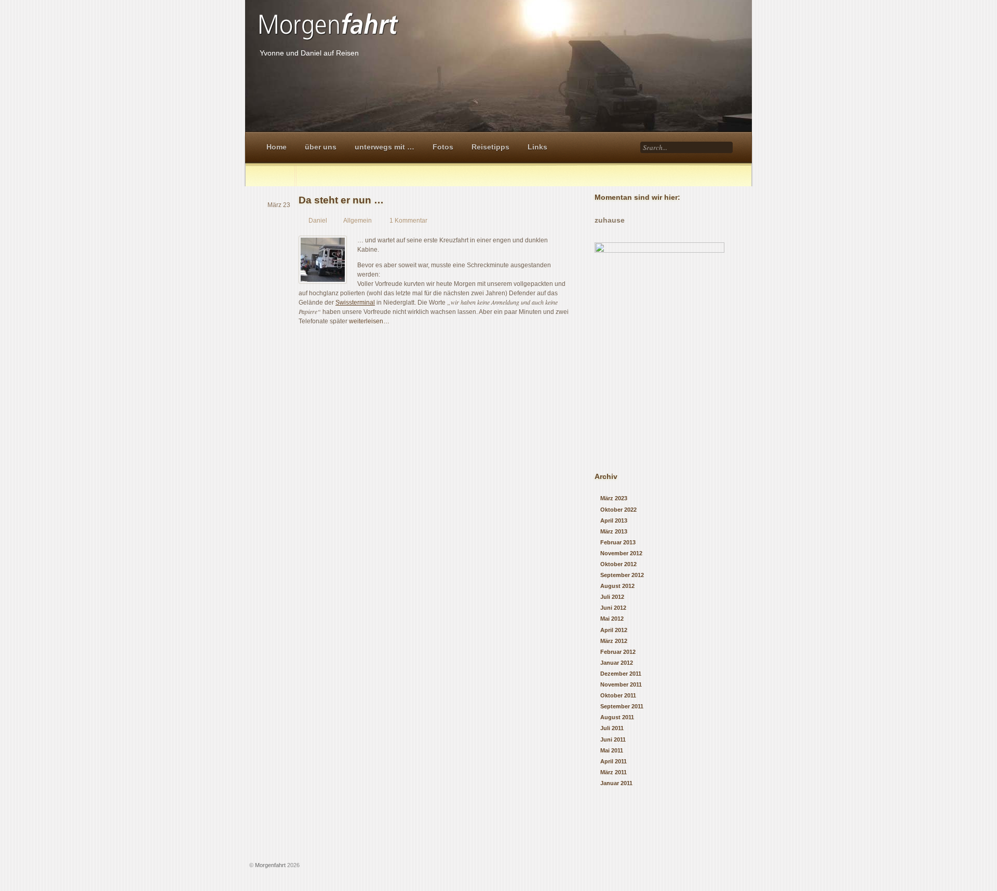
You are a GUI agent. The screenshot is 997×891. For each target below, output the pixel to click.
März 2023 (613, 498)
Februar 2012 (618, 652)
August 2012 (617, 586)
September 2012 (622, 575)
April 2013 (613, 520)
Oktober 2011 (618, 695)
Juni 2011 (613, 739)
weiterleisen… (369, 321)
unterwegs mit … (384, 147)
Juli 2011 (612, 728)
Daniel (317, 220)
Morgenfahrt (270, 865)
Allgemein (357, 220)
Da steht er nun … (341, 200)
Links (537, 147)
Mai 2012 (612, 618)
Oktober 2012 (618, 564)
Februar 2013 (618, 542)
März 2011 (613, 772)
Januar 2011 (616, 783)
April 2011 (613, 761)
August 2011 (617, 717)
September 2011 (621, 706)
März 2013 (613, 531)
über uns (320, 147)
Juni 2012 (613, 608)
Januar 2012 (616, 663)
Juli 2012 (612, 597)
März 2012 (613, 641)
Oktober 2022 (618, 509)
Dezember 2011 (620, 673)
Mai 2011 (611, 750)
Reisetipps (490, 147)
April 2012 (613, 630)
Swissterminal (355, 302)
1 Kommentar (408, 220)
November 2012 (621, 553)
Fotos (443, 147)
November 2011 (621, 684)
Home (276, 147)
